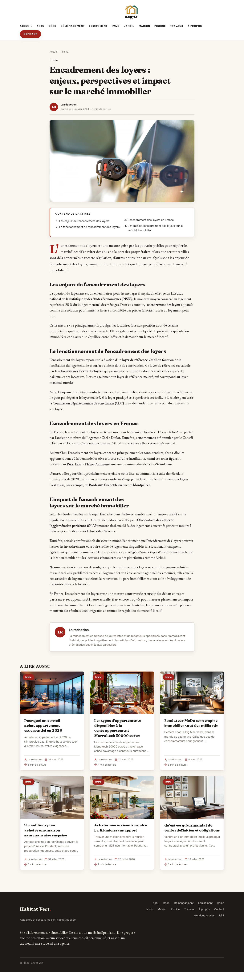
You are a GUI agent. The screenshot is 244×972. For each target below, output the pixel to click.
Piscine (160, 26)
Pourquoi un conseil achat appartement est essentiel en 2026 (43, 725)
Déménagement (73, 26)
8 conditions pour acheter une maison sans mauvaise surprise (45, 830)
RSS (221, 915)
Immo (116, 26)
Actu (40, 26)
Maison (144, 26)
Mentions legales (204, 915)
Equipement (98, 26)
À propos (195, 26)
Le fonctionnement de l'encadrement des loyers (89, 227)
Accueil (26, 26)
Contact (30, 34)
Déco (53, 26)
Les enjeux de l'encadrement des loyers (84, 221)
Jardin (129, 26)
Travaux (176, 26)
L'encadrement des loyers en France (151, 220)
